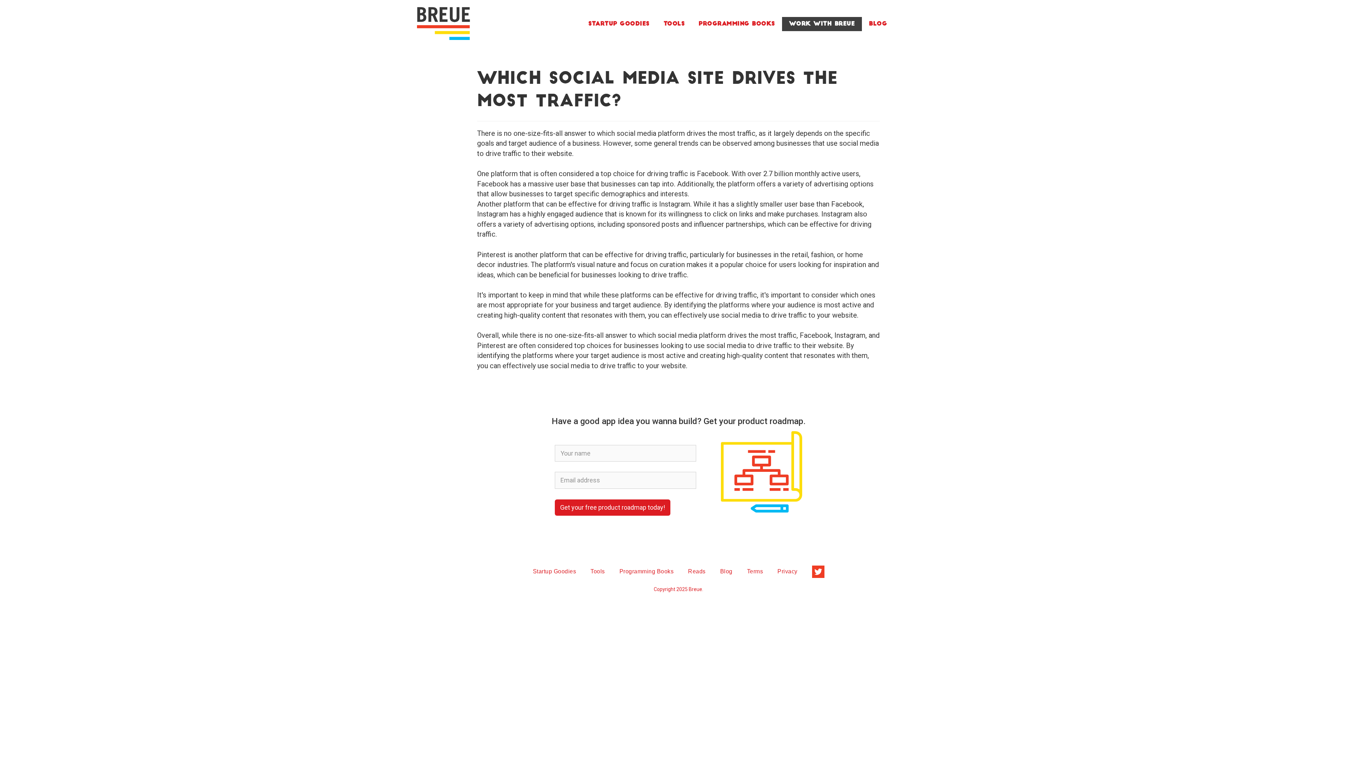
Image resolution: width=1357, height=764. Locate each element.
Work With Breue (822, 24)
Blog (878, 24)
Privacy (787, 571)
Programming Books (737, 24)
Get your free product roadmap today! (612, 507)
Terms (755, 571)
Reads (697, 571)
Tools (674, 24)
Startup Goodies (619, 24)
